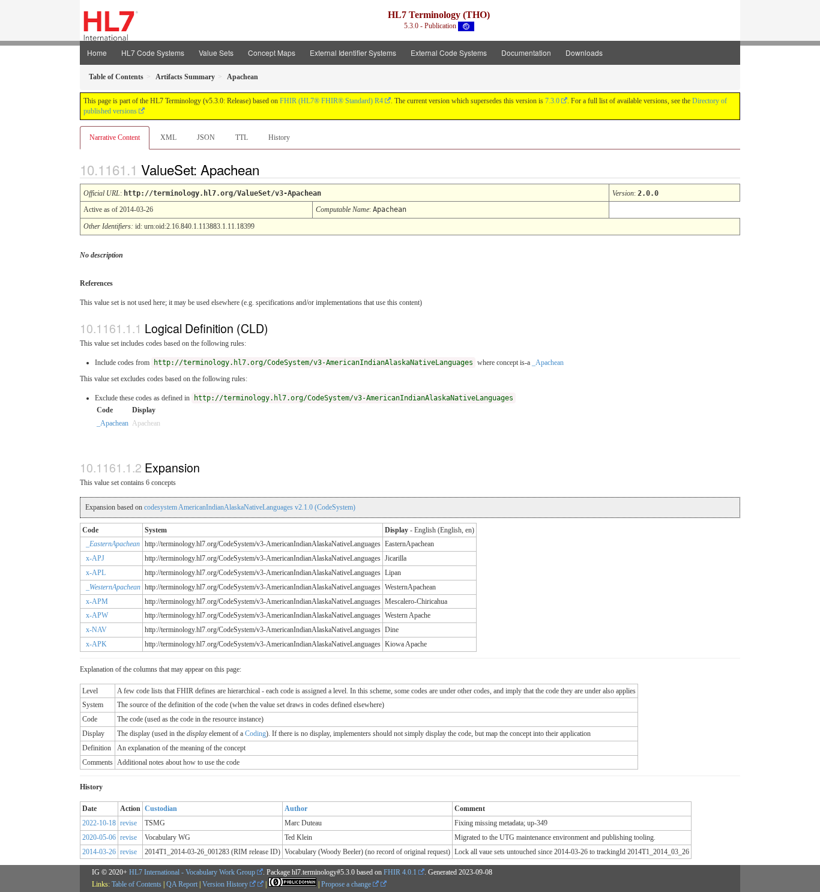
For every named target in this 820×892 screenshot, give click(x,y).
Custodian (161, 808)
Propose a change (347, 884)
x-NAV (96, 629)
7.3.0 (552, 101)
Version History (226, 884)
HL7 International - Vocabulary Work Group (192, 872)
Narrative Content (114, 137)
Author (296, 808)
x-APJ (95, 558)
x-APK (96, 644)
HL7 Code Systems (152, 52)
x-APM (97, 601)
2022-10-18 (99, 823)
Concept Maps (271, 52)
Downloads (584, 52)
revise (128, 823)
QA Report (181, 884)
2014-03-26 (99, 852)
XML (168, 137)
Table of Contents (136, 884)
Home (97, 52)
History (279, 137)
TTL (241, 137)
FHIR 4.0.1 (400, 872)
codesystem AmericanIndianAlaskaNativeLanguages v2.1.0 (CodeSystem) (249, 507)
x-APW (97, 615)
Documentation (526, 52)
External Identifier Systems (353, 52)
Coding (255, 733)
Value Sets (216, 52)
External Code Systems (449, 52)
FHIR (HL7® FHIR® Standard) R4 (331, 101)
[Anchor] (269, 169)
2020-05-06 (99, 837)
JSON (206, 137)
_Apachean (548, 362)
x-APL (96, 572)
